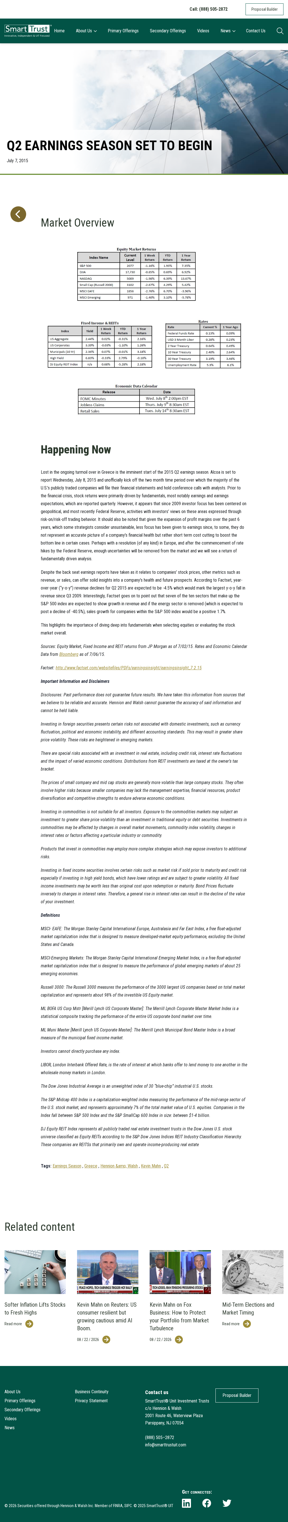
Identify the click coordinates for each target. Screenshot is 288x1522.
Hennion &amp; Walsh (119, 1166)
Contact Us (256, 30)
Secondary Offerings (168, 30)
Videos (203, 30)
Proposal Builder (264, 9)
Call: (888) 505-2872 (209, 9)
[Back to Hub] (17, 681)
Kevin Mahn (151, 1166)
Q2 (166, 1166)
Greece (90, 1166)
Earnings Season (67, 1166)
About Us (84, 30)
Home (59, 30)
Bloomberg (68, 654)
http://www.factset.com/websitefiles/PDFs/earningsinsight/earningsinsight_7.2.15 (129, 667)
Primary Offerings (123, 30)
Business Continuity (92, 1391)
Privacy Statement (91, 1400)
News (225, 30)
